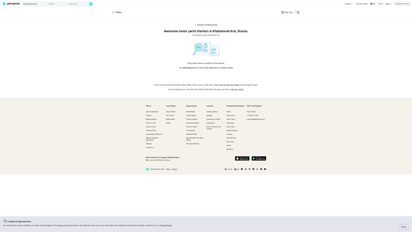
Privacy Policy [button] (166, 225)
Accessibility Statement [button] (154, 134)
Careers (149, 115)
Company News (212, 112)
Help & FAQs (251, 112)
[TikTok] (257, 169)
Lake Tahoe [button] (231, 119)
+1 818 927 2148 (252, 115)
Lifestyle (209, 115)
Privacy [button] (174, 169)
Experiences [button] (191, 106)
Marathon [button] (230, 149)
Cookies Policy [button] (151, 130)
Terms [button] (168, 169)
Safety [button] (168, 123)
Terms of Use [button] (63, 225)
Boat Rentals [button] (190, 112)
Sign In (388, 4)
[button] (361, 4)
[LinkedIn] (253, 169)
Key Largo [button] (230, 142)
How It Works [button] (170, 112)
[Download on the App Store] (242, 158)
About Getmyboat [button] (152, 112)
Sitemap (149, 144)
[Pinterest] (261, 169)
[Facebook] (242, 169)
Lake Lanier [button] (231, 115)
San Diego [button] (230, 123)
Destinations (210, 123)
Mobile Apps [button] (170, 119)
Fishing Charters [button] (192, 119)
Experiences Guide (213, 119)
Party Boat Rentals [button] (192, 144)
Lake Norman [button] (231, 138)
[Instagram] (249, 169)
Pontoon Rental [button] (191, 127)
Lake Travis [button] (231, 127)
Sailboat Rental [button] (191, 134)
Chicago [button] (230, 134)
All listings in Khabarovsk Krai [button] (207, 25)
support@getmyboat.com (256, 119)
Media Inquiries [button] (151, 119)
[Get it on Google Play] (259, 158)
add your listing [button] (237, 89)
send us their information (229, 85)
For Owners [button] (170, 115)
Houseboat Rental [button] (192, 123)
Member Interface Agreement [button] (152, 139)
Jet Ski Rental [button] (191, 115)
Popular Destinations (235, 106)
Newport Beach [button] (232, 130)
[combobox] (34, 4)
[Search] (91, 4)
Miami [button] (229, 112)
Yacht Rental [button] (190, 130)
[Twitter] (246, 169)
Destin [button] (229, 145)
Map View (289, 12)
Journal (209, 106)
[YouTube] (265, 169)
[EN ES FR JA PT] (372, 4)
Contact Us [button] (150, 147)
